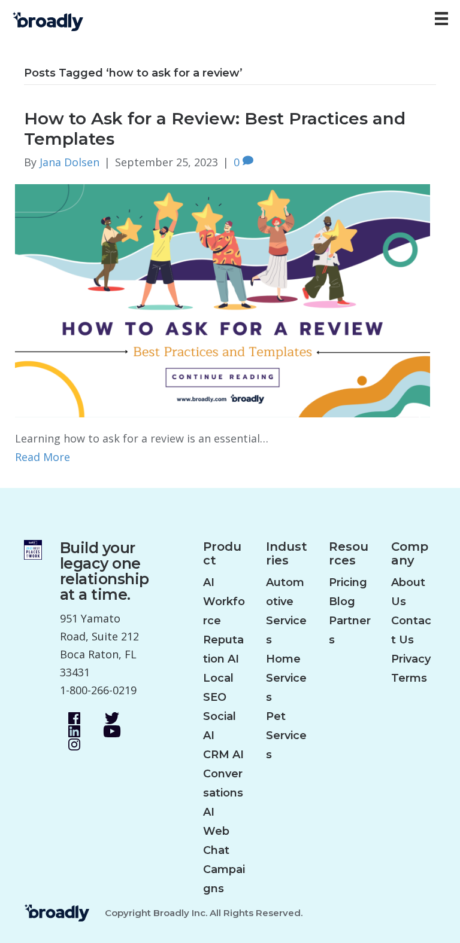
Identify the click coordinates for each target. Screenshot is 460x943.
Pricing (348, 582)
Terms (409, 678)
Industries (286, 553)
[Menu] (441, 18)
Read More (42, 457)
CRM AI (223, 754)
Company (409, 553)
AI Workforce (224, 601)
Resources (348, 553)
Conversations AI (223, 793)
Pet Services (286, 735)
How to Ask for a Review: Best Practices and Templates (214, 128)
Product (222, 553)
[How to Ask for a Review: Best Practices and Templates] (222, 299)
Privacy (411, 659)
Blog (342, 601)
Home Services (286, 678)
